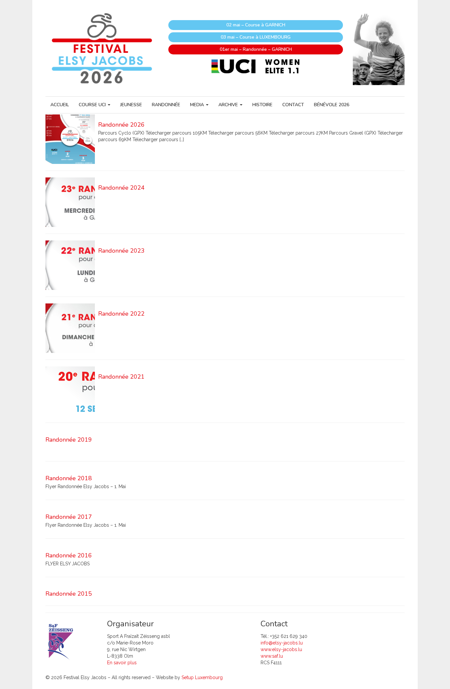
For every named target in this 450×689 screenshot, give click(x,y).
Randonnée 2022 (121, 314)
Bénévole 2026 (331, 105)
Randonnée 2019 (68, 440)
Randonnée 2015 (68, 594)
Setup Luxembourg (202, 677)
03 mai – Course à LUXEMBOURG (256, 37)
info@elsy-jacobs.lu (282, 642)
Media (197, 105)
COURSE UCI (93, 105)
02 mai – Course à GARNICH (255, 25)
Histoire (262, 105)
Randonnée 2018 (68, 478)
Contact (293, 105)
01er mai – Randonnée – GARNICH (256, 49)
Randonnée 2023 (121, 251)
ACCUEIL (59, 105)
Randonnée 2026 (121, 125)
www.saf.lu (272, 656)
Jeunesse (131, 105)
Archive (228, 105)
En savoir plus (122, 662)
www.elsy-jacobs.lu (281, 649)
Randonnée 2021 (121, 377)
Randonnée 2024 (121, 188)
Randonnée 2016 (68, 555)
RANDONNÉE (166, 105)
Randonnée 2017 (68, 517)
